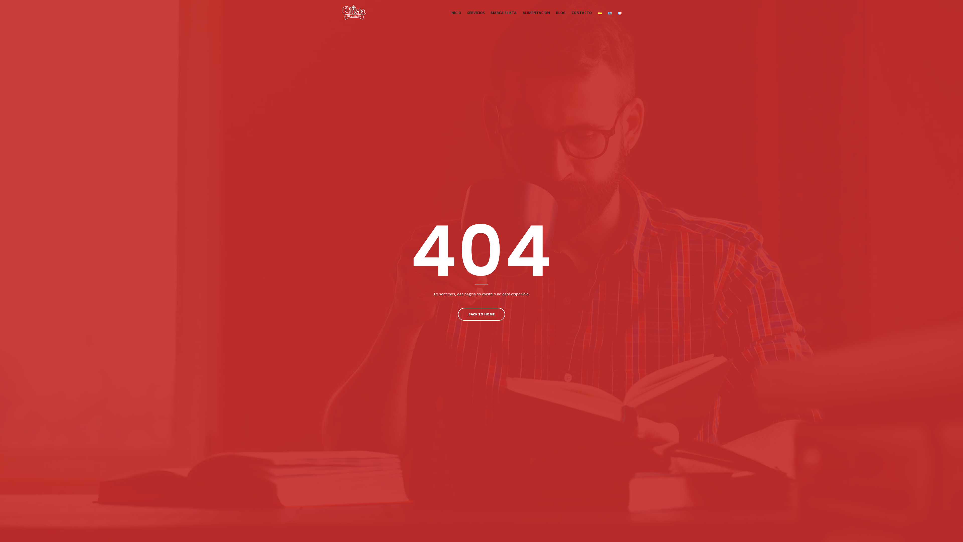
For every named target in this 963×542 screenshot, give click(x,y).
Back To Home (481, 314)
